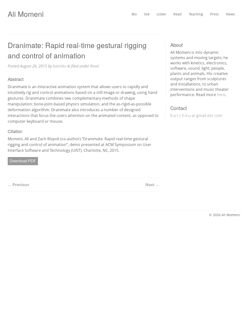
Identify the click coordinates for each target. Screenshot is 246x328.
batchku (59, 66)
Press (212, 14)
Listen (152, 14)
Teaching (191, 14)
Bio (122, 14)
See (136, 14)
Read (170, 14)
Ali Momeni (26, 14)
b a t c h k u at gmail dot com (196, 115)
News (229, 14)
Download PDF (23, 161)
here (221, 94)
